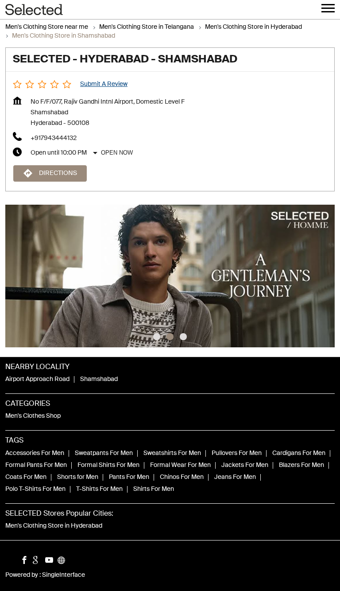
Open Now (117, 152)
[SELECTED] (34, 9)
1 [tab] (156, 336)
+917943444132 (54, 138)
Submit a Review (104, 84)
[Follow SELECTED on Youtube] (51, 561)
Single (63, 575)
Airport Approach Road (37, 380)
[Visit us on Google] (39, 561)
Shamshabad (99, 380)
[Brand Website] (64, 561)
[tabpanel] (170, 276)
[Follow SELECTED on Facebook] (26, 561)
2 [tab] (170, 336)
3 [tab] (183, 336)
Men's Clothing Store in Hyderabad (53, 526)
